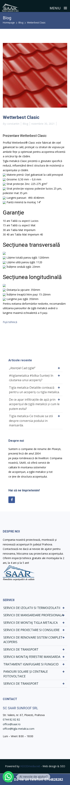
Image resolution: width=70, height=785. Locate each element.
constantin (13, 123)
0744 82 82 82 (11, 719)
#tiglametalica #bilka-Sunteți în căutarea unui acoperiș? (31, 377)
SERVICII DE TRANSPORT (20, 649)
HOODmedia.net (30, 766)
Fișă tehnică (10, 322)
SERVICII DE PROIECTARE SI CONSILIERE (31, 630)
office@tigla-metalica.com (18, 728)
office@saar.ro (12, 724)
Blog (20, 22)
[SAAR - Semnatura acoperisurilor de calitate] (10, 8)
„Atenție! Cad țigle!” (22, 368)
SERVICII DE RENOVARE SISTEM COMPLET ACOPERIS (33, 639)
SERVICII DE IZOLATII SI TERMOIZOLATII (31, 608)
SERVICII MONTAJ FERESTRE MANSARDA (31, 657)
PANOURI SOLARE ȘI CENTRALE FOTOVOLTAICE (25, 674)
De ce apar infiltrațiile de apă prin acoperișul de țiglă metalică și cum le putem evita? (34, 404)
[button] (8, 776)
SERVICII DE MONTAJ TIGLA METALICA (30, 623)
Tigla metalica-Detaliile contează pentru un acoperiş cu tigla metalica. (34, 389)
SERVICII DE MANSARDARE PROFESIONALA (33, 615)
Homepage (9, 22)
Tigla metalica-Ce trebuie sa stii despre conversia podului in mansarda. (31, 420)
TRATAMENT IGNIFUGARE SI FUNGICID (31, 664)
